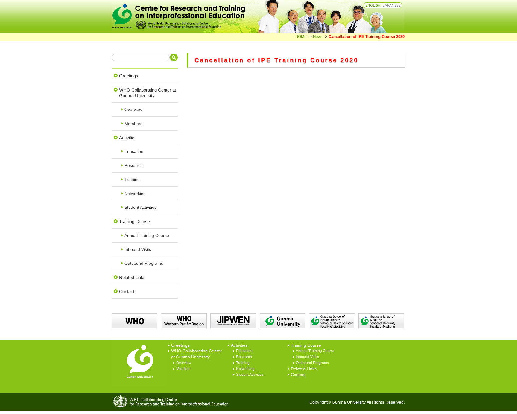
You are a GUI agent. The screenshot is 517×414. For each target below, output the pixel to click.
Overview (133, 109)
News (318, 36)
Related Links (132, 277)
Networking (135, 193)
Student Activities (140, 207)
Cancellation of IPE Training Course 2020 (367, 36)
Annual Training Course (146, 235)
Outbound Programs (143, 263)
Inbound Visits (137, 249)
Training (132, 179)
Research (133, 165)
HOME (301, 36)
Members (133, 123)
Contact (126, 291)
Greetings (128, 75)
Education (133, 151)
